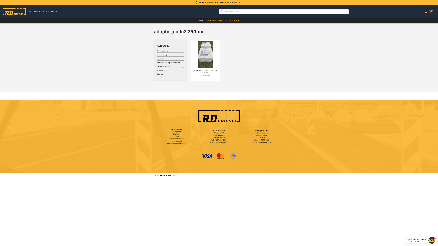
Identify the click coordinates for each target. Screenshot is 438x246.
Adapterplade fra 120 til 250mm (205, 71)
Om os (44, 12)
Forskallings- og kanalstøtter (168, 63)
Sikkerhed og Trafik (164, 66)
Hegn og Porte (163, 51)
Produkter (33, 12)
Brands (160, 74)
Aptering (160, 59)
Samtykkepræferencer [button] (176, 143)
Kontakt (54, 12)
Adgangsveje (162, 55)
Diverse (160, 70)
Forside (201, 21)
